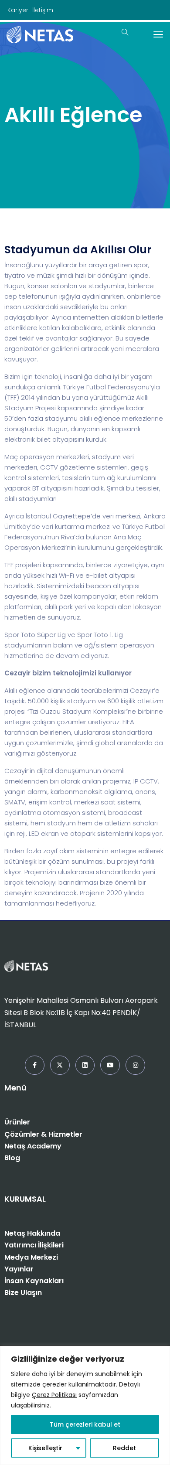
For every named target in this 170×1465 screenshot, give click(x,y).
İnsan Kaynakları (34, 1281)
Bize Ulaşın (23, 1293)
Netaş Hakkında (32, 1233)
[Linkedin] (85, 1065)
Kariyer (17, 10)
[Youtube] (110, 1065)
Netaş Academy (32, 1146)
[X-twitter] (60, 1065)
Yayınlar (19, 1269)
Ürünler (17, 1122)
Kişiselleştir (45, 1448)
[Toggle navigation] (158, 34)
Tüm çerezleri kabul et (85, 1424)
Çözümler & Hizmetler (43, 1134)
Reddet (124, 1448)
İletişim (42, 10)
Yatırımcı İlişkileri (34, 1245)
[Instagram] (135, 1065)
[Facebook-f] (34, 1065)
